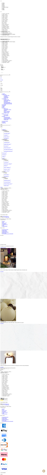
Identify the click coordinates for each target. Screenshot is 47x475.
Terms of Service (4, 231)
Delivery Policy (4, 230)
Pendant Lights (6, 97)
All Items (3, 93)
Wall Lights (4, 105)
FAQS (3, 107)
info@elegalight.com (6, 216)
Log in (1, 187)
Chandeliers (5, 96)
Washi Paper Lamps (7, 117)
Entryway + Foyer (6, 112)
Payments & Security (5, 229)
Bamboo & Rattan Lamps (7, 118)
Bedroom (5, 110)
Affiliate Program (4, 226)
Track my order (4, 410)
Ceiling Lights (4, 94)
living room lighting (5, 121)
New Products (6, 115)
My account (4, 223)
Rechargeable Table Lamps (8, 103)
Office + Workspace (7, 111)
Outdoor (3, 106)
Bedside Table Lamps (7, 100)
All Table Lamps (6, 99)
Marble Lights (6, 119)
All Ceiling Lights (6, 95)
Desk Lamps (6, 101)
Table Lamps (4, 98)
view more (1, 271)
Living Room (6, 108)
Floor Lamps (4, 104)
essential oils (4, 122)
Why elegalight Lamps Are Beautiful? (7, 233)
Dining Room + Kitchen (7, 109)
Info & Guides (6, 114)
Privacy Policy (4, 420)
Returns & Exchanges (5, 419)
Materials (3, 116)
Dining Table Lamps (7, 102)
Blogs (3, 113)
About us (3, 221)
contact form (7, 217)
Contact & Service (5, 224)
